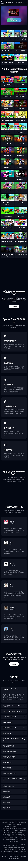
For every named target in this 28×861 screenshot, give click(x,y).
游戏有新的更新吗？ (8, 722)
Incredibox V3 (21, 836)
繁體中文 (5, 845)
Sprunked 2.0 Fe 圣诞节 (20, 830)
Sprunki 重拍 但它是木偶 (20, 832)
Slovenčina (18, 854)
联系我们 (19, 824)
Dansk (16, 853)
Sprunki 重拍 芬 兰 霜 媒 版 (8, 830)
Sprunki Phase (6, 834)
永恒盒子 (7, 827)
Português (18, 845)
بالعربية (9, 849)
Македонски (16, 858)
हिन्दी (16, 849)
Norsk (12, 853)
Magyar (3, 853)
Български (4, 856)
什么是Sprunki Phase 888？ (11, 689)
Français (14, 844)
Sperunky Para (21, 837)
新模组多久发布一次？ (9, 786)
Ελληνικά (5, 854)
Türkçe (23, 849)
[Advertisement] (14, 272)
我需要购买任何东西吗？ (9, 757)
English (4, 844)
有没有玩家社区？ (7, 733)
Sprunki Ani (14, 828)
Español (18, 844)
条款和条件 (14, 824)
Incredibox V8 (14, 834)
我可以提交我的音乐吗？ (9, 773)
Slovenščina (15, 856)
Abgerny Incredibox (21, 839)
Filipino (21, 851)
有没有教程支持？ (7, 762)
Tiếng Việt (3, 851)
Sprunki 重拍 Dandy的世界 (8, 832)
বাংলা (13, 849)
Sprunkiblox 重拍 (22, 828)
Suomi (20, 853)
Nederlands (15, 851)
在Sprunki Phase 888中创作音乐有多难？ (13, 739)
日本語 (9, 845)
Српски (23, 854)
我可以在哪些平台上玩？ (9, 728)
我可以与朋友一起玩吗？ (9, 717)
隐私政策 (9, 824)
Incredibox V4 (6, 837)
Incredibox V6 (6, 836)
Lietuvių (10, 858)
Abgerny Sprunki (14, 841)
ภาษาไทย (5, 849)
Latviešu (24, 856)
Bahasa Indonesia (12, 847)
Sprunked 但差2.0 (6, 828)
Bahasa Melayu (21, 847)
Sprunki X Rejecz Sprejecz (16, 827)
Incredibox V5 (14, 836)
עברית (9, 854)
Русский (5, 847)
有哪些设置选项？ (7, 768)
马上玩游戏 (14, 20)
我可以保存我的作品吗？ (9, 751)
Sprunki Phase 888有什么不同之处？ (13, 711)
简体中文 (23, 844)
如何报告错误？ (7, 797)
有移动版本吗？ (7, 808)
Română (25, 851)
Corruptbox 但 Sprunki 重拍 (8, 839)
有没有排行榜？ (7, 802)
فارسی (13, 854)
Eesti (20, 856)
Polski (19, 849)
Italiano (23, 845)
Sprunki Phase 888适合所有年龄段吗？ (12, 779)
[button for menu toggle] (26, 3)
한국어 (13, 845)
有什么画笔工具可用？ (9, 746)
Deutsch (9, 844)
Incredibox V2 (13, 837)
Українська (9, 851)
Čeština (24, 853)
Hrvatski (10, 856)
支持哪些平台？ (7, 791)
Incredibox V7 (21, 834)
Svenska (8, 853)
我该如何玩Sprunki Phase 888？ (12, 706)
